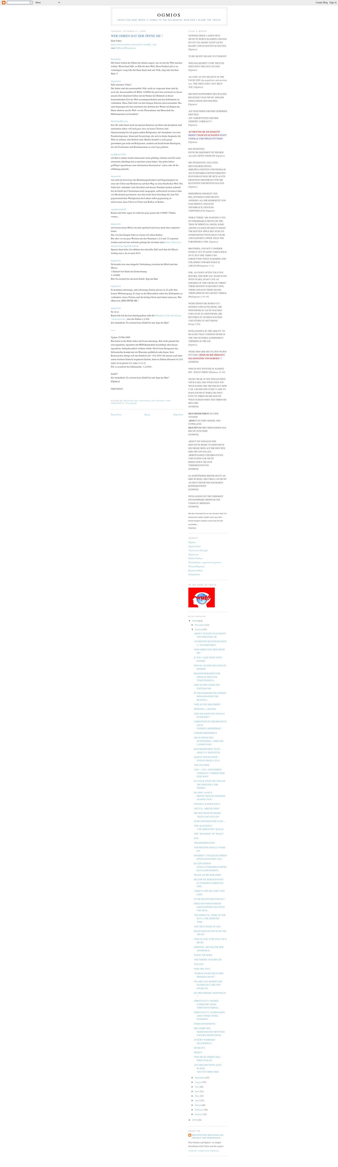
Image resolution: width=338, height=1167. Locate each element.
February (199, 1109)
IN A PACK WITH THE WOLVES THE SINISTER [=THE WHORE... (209, 784)
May (197, 1095)
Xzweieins (116, 59)
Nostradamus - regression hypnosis (204, 562)
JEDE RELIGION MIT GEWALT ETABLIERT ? (209, 715)
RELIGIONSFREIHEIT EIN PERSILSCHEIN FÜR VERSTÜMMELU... (207, 677)
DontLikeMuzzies (119, 121)
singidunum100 (118, 209)
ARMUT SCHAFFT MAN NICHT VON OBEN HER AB (210, 635)
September (200, 1077)
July (197, 1086)
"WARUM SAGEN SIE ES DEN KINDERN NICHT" (208, 975)
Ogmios (169, 15)
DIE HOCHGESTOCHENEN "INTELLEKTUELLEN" (207, 814)
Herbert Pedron (195, 558)
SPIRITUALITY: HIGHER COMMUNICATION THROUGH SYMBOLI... (207, 1004)
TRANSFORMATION (204, 842)
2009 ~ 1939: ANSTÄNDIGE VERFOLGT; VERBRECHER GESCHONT (209, 773)
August (198, 1082)
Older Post (178, 414)
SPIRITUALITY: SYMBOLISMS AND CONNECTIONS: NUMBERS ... (209, 1016)
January (199, 1114)
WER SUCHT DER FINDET (207, 704)
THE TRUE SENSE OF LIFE (207, 926)
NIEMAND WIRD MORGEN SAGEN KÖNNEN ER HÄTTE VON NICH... (209, 907)
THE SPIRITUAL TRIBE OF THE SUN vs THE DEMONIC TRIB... (210, 918)
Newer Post (116, 414)
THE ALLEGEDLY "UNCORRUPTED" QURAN (208, 827)
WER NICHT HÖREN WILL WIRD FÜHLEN (207, 1058)
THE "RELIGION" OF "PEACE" (209, 833)
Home (147, 414)
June (197, 1091)
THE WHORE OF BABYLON (208, 959)
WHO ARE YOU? (202, 968)
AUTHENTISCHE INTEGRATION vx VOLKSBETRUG (210, 643)
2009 (195, 620)
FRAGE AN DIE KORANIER (207, 874)
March (198, 1105)
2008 (195, 1119)
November (200, 624)
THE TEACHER (201, 765)
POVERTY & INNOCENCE (207, 803)
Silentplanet (194, 574)
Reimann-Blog (195, 570)
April (197, 1100)
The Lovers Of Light (198, 550)
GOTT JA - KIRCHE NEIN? (207, 808)
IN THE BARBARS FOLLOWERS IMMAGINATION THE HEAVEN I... (210, 696)
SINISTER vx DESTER (205, 709)
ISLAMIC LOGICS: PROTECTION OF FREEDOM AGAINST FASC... (209, 796)
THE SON (198, 964)
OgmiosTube (194, 546)
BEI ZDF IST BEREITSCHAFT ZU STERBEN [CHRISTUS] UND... (209, 883)
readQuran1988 (118, 154)
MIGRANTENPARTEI (204, 1023)
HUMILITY (199, 1047)
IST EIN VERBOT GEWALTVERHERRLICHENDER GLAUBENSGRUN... (210, 867)
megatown (116, 81)
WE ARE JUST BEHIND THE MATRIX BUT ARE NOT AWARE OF (208, 985)
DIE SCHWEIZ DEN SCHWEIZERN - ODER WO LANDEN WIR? (208, 741)
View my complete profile (203, 1151)
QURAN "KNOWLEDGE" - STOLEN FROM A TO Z (207, 758)
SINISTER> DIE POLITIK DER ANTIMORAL (209, 948)
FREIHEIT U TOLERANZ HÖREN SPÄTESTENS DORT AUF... (210, 857)
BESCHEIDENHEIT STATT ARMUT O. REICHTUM (207, 750)
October (199, 629)
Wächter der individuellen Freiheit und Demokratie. (207, 1136)
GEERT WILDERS (203, 955)
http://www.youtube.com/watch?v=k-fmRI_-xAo (134, 44)
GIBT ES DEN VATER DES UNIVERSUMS (207, 686)
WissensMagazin (196, 566)
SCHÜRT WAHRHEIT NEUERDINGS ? (204, 1041)
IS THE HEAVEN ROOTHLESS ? (209, 899)
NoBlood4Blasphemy (125, 47)
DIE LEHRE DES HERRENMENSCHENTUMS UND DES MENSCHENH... (209, 1032)
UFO (196, 838)
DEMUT (198, 1052)
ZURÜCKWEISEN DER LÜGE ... (209, 821)
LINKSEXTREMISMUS (205, 733)
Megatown (193, 554)
